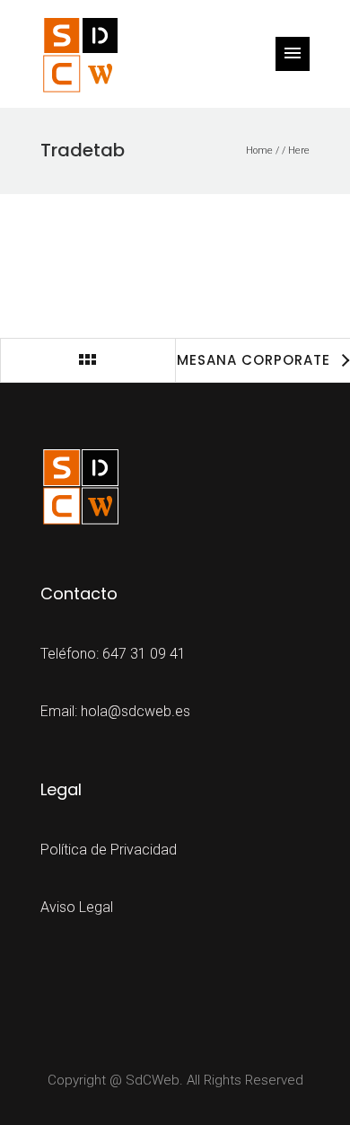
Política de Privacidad (108, 849)
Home (259, 150)
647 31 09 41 (144, 653)
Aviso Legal (76, 907)
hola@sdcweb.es (135, 711)
